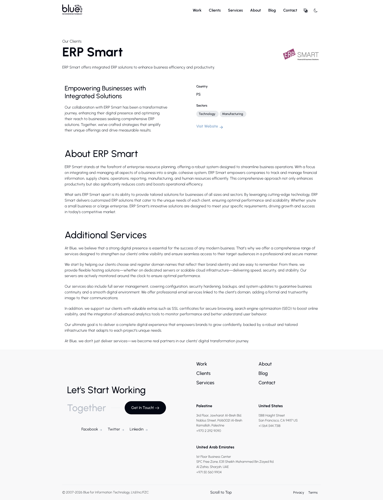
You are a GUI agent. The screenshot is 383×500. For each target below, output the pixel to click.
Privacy (299, 492)
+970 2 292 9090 (208, 431)
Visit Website (207, 126)
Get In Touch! (142, 407)
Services (235, 10)
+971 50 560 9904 (209, 472)
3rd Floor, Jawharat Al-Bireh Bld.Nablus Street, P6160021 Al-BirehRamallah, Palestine (219, 420)
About (255, 10)
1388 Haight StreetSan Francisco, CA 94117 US (278, 417)
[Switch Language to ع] (305, 10)
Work (197, 10)
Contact (290, 10)
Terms (313, 492)
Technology (207, 114)
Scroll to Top (221, 492)
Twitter (114, 429)
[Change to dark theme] (316, 10)
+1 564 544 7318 (269, 426)
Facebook (89, 429)
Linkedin (136, 429)
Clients (215, 10)
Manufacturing (232, 114)
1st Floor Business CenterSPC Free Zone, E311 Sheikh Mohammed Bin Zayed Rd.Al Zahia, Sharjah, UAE (235, 462)
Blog (272, 10)
